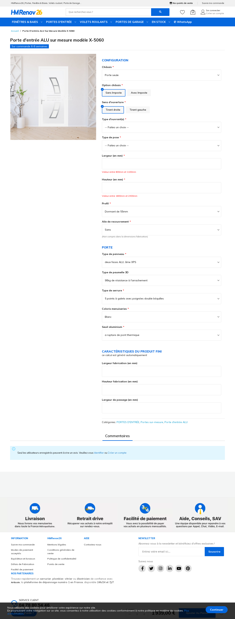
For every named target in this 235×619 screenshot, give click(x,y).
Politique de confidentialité (61, 558)
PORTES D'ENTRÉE (128, 422)
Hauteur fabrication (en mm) (120, 381)
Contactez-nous (92, 544)
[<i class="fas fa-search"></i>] (160, 12)
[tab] (117, 435)
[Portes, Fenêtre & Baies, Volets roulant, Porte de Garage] (26, 12)
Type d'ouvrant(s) (113, 119)
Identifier (99, 452)
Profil (105, 203)
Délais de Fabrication (22, 564)
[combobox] (108, 12)
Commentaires (117, 435)
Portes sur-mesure (152, 422)
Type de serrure (112, 290)
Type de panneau (113, 254)
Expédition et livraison (23, 558)
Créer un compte (215, 13)
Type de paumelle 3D (115, 272)
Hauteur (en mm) (112, 179)
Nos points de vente (183, 3)
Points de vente (55, 564)
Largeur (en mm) (112, 155)
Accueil (15, 30)
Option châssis (111, 85)
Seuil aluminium (112, 327)
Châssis (107, 67)
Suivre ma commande (213, 3)
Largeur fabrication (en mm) (119, 363)
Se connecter (213, 10)
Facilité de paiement (22, 569)
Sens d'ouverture (113, 102)
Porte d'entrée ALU (176, 422)
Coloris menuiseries (114, 308)
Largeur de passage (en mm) (120, 399)
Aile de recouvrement (115, 221)
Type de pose (110, 137)
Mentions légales (56, 544)
